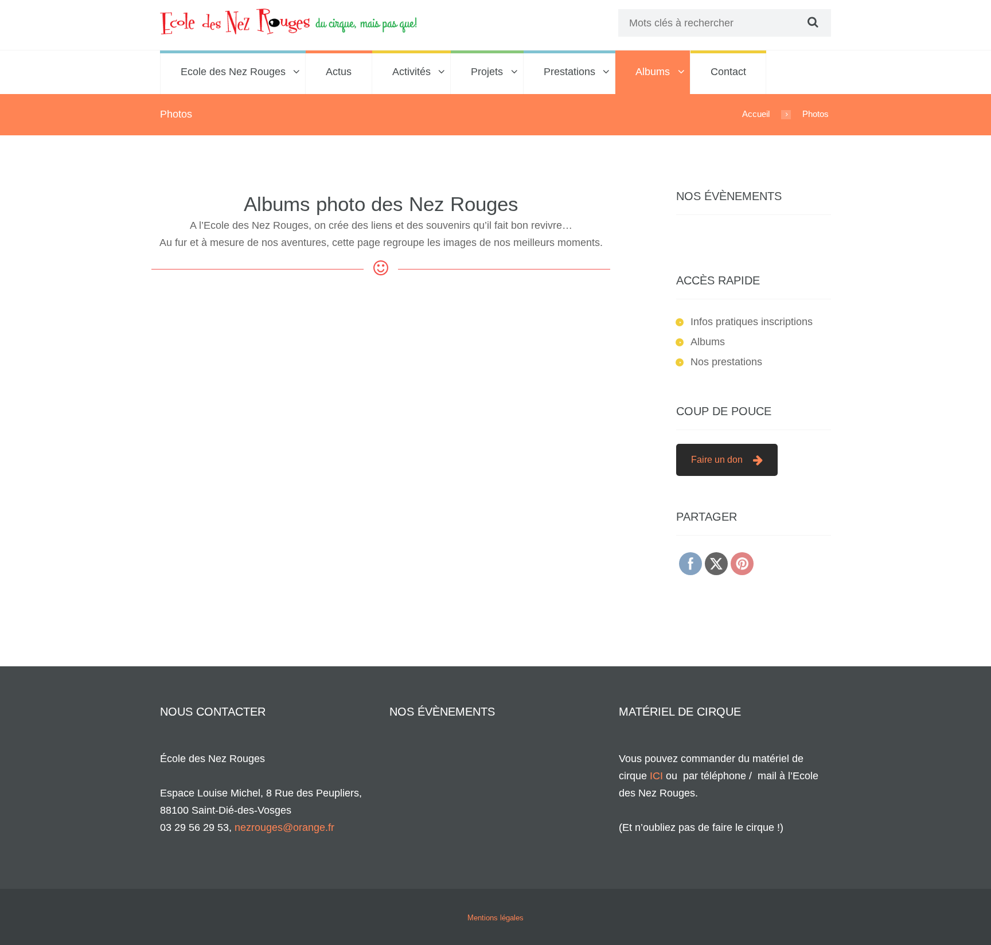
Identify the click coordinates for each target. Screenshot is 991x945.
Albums (652, 71)
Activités (411, 71)
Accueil (756, 114)
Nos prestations (726, 362)
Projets (487, 71)
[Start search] (811, 22)
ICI (656, 776)
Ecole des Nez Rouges (233, 71)
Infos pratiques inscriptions (751, 321)
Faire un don (717, 459)
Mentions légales (495, 917)
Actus (339, 71)
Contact (728, 71)
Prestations (569, 71)
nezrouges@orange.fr (284, 827)
